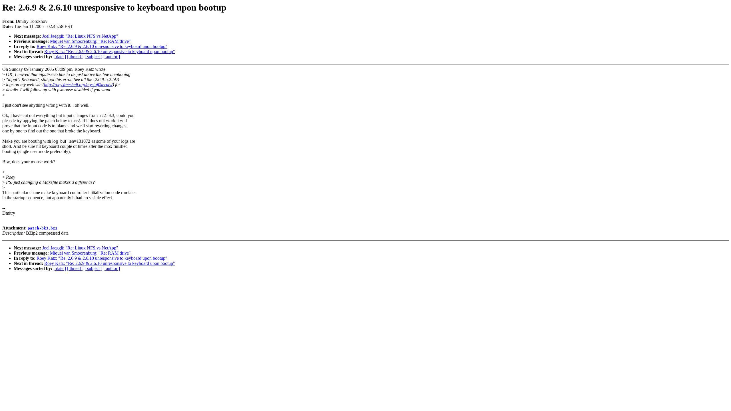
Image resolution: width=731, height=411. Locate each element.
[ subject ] (93, 56)
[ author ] (111, 56)
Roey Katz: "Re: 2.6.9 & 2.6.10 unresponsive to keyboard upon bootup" (102, 46)
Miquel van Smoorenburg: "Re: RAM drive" (90, 41)
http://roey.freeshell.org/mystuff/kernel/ (78, 84)
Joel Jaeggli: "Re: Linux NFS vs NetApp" (80, 36)
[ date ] (59, 56)
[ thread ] (75, 56)
